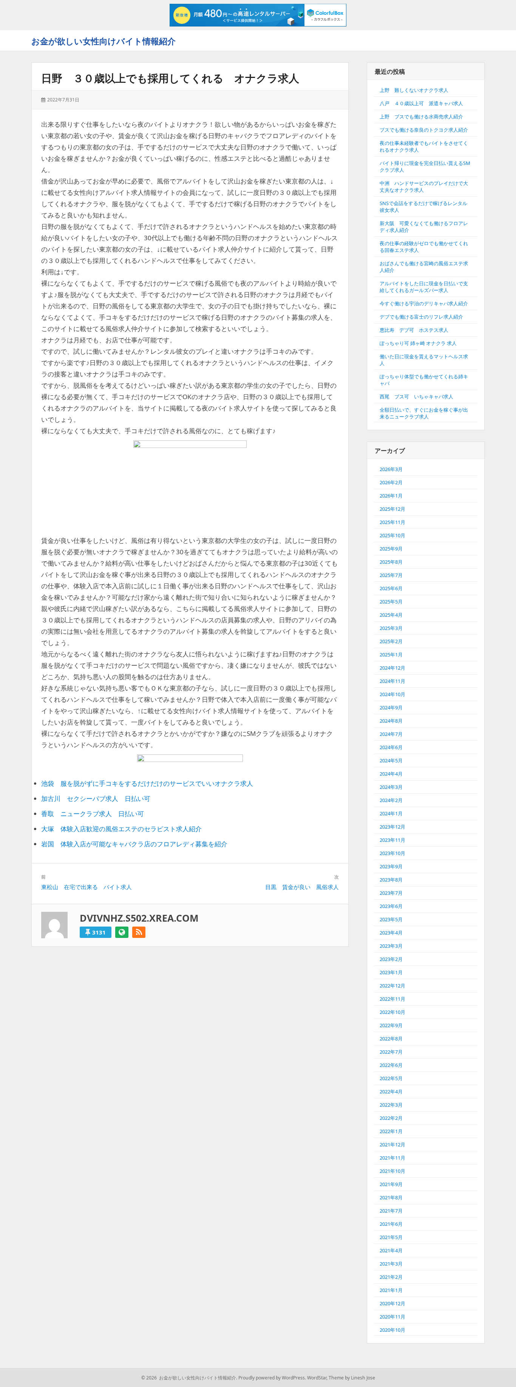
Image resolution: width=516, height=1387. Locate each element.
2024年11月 (392, 681)
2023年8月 (391, 879)
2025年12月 (392, 508)
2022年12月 (392, 985)
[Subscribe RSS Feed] (138, 932)
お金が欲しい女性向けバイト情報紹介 (103, 41)
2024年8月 (391, 720)
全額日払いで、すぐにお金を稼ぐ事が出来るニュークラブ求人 (424, 413)
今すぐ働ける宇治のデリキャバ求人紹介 (424, 303)
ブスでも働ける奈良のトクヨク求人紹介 (424, 129)
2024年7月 (391, 734)
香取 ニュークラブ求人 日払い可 (92, 813)
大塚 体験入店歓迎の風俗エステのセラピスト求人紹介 (121, 828)
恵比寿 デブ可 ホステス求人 (414, 330)
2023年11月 (392, 840)
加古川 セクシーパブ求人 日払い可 (95, 798)
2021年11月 (392, 1157)
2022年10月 (392, 1012)
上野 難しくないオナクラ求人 (414, 90)
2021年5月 (391, 1237)
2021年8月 (391, 1197)
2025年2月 (391, 641)
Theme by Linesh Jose (352, 1378)
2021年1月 (391, 1290)
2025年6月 (391, 588)
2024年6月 (391, 747)
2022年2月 (391, 1118)
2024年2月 (391, 800)
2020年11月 (392, 1316)
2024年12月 (392, 667)
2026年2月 (391, 482)
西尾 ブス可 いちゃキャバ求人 (416, 396)
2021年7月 (391, 1210)
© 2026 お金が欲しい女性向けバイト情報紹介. (189, 1378)
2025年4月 (391, 614)
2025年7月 (391, 575)
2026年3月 (391, 469)
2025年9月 (391, 548)
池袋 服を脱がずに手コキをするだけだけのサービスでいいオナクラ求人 (147, 783)
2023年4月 (391, 932)
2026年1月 (391, 495)
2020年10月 (392, 1329)
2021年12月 (392, 1144)
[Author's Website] (121, 932)
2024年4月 (391, 773)
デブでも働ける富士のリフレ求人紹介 (421, 316)
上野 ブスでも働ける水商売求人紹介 (421, 116)
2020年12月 (392, 1303)
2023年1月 (391, 972)
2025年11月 (392, 522)
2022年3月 (391, 1104)
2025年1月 (391, 654)
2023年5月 (391, 919)
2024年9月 (391, 707)
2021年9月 (391, 1184)
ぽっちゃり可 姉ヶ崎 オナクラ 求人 (418, 343)
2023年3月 (391, 945)
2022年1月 (391, 1131)
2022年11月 (392, 998)
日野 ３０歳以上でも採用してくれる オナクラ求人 (170, 78)
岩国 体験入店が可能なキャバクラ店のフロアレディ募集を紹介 (134, 844)
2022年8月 (391, 1038)
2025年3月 (391, 628)
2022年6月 (391, 1065)
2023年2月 (391, 959)
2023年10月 (392, 853)
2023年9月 (391, 866)
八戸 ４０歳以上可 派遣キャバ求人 (421, 103)
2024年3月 (391, 787)
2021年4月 (391, 1250)
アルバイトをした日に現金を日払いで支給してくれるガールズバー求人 (424, 287)
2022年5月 (391, 1078)
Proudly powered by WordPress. (272, 1378)
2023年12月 (392, 826)
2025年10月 (392, 535)
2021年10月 (392, 1171)
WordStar (316, 1378)
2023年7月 (391, 892)
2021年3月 (391, 1263)
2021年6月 (391, 1224)
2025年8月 (391, 561)
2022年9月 (391, 1025)
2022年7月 (391, 1051)
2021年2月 (391, 1276)
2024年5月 (391, 760)
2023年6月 (391, 906)
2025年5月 (391, 601)
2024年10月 (392, 694)
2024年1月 (391, 813)
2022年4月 (391, 1091)
